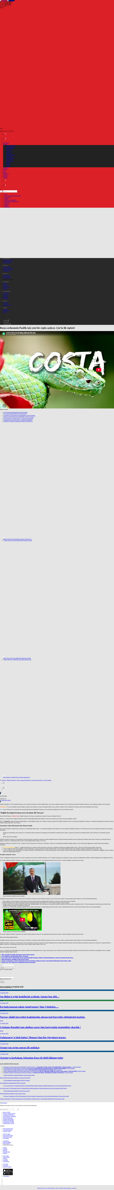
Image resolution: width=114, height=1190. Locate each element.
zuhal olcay (7, 202)
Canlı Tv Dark (6, 267)
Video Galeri (6, 294)
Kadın (4, 172)
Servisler (5, 144)
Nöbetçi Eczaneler (10, 155)
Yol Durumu (9, 150)
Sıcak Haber (6, 298)
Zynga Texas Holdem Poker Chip (12, 195)
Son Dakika (6, 143)
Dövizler (8, 162)
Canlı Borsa (9, 156)
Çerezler (57, 1188)
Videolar (5, 175)
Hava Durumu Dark (8, 260)
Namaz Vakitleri (10, 158)
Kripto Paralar (9, 161)
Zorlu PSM (7, 207)
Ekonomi (5, 169)
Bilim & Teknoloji (11, 780)
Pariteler (8, 166)
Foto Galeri (6, 173)
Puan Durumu (9, 159)
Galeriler (5, 320)
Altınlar (8, 165)
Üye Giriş (5, 302)
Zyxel (5, 194)
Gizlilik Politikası (51, 1188)
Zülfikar (6, 198)
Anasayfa (5, 309)
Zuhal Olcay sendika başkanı (11, 201)
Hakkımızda (6, 310)
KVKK (61, 1188)
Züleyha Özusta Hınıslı (10, 200)
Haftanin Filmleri (10, 147)
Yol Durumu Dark (7, 261)
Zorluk (6, 205)
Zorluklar (6, 204)
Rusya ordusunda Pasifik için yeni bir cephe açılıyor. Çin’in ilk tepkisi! (34, 780)
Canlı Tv (8, 151)
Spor (4, 170)
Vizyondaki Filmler (11, 145)
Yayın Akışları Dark (8, 268)
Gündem (5, 168)
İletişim (5, 312)
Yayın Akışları (9, 154)
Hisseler (8, 163)
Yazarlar (5, 176)
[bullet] (11, 968)
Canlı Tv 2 (8, 152)
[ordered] (10, 968)
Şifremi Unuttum (7, 305)
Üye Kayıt (5, 304)
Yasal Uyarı (74, 1188)
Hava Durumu (9, 148)
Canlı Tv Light (6, 263)
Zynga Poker (7, 197)
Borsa (6, 1112)
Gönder (2, 968)
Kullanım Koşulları (67, 1188)
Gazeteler (5, 177)
